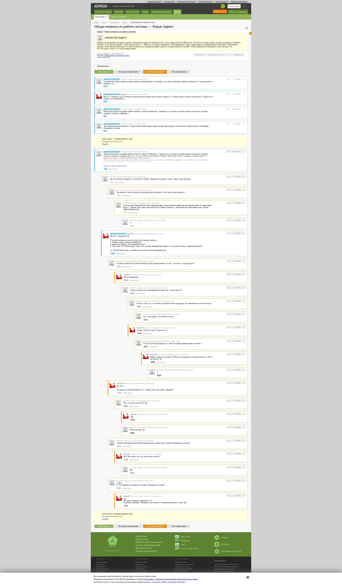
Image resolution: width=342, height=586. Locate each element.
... (114, 84)
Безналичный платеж (189, 548)
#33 (132, 433)
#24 (126, 506)
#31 (153, 362)
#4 (105, 116)
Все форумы (100, 17)
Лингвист (181, 571)
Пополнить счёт (102, 569)
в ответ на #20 (168, 301)
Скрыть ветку (113, 169)
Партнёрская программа (161, 12)
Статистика (100, 571)
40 (108, 57)
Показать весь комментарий (115, 166)
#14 (119, 393)
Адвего (100, 32)
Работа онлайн (141, 562)
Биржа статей (141, 536)
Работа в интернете (103, 12)
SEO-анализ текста (205, 2)
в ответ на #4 (141, 177)
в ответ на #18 (162, 288)
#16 (119, 488)
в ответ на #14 (155, 401)
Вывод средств (141, 571)
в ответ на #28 (175, 341)
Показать (105, 144)
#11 (105, 86)
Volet (183, 545)
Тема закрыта (103, 72)
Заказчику (119, 12)
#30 (145, 346)
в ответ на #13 (156, 275)
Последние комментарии (128, 72)
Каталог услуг (169, 2)
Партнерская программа (223, 571)
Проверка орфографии (239, 2)
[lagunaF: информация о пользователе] (99, 96)
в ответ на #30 (183, 354)
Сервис (145, 12)
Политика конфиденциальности (226, 567)
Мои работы (140, 564)
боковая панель (250, 33)
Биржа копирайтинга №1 (124, 6)
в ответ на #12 (148, 261)
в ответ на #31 (188, 370)
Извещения (100, 567)
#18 (126, 280)
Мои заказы (100, 564)
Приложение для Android (231, 551)
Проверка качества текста (146, 551)
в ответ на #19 (162, 467)
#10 (132, 226)
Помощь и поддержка (238, 12)
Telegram (224, 537)
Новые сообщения (118, 17)
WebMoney (185, 541)
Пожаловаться (199, 55)
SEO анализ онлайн (144, 548)
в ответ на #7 (147, 190)
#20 (132, 293)
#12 (105, 101)
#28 (139, 333)
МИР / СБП (185, 537)
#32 (159, 375)
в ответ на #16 (156, 496)
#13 (119, 266)
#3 (105, 131)
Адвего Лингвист (221, 2)
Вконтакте (225, 544)
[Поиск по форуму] (246, 28)
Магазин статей (132, 12)
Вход (245, 6)
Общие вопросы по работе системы (120, 32)
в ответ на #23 (163, 414)
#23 (125, 406)
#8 (118, 195)
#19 (126, 459)
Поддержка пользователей (224, 569)
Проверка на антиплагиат (186, 2)
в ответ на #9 (161, 220)
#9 (125, 212)
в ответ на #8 (154, 203)
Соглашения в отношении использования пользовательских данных (170, 579)
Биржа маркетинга (154, 2)
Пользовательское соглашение (226, 564)
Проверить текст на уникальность (149, 542)
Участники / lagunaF (155, 72)
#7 (112, 182)
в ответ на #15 (156, 454)
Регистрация (234, 6)
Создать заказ (220, 11)
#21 (132, 473)
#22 (139, 306)
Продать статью (142, 567)
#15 (119, 446)
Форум (177, 12)
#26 (145, 320)
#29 (133, 420)
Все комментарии (179, 72)
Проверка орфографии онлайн (148, 545)
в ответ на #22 (175, 314)
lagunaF (124, 94)
